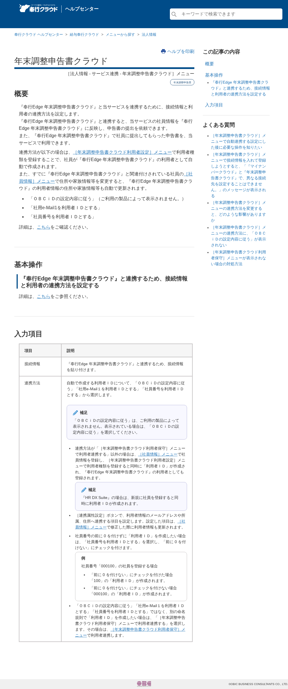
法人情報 (149, 34)
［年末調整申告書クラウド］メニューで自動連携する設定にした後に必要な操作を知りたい (238, 141)
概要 (209, 63)
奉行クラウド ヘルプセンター (38, 34)
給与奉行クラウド (84, 34)
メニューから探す (120, 34)
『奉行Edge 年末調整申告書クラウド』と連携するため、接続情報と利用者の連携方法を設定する (240, 88)
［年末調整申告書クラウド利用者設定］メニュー (122, 152)
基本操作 (214, 75)
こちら (43, 227)
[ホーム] (38, 6)
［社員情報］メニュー (157, 454)
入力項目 (214, 104)
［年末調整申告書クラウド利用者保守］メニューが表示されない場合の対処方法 (238, 258)
